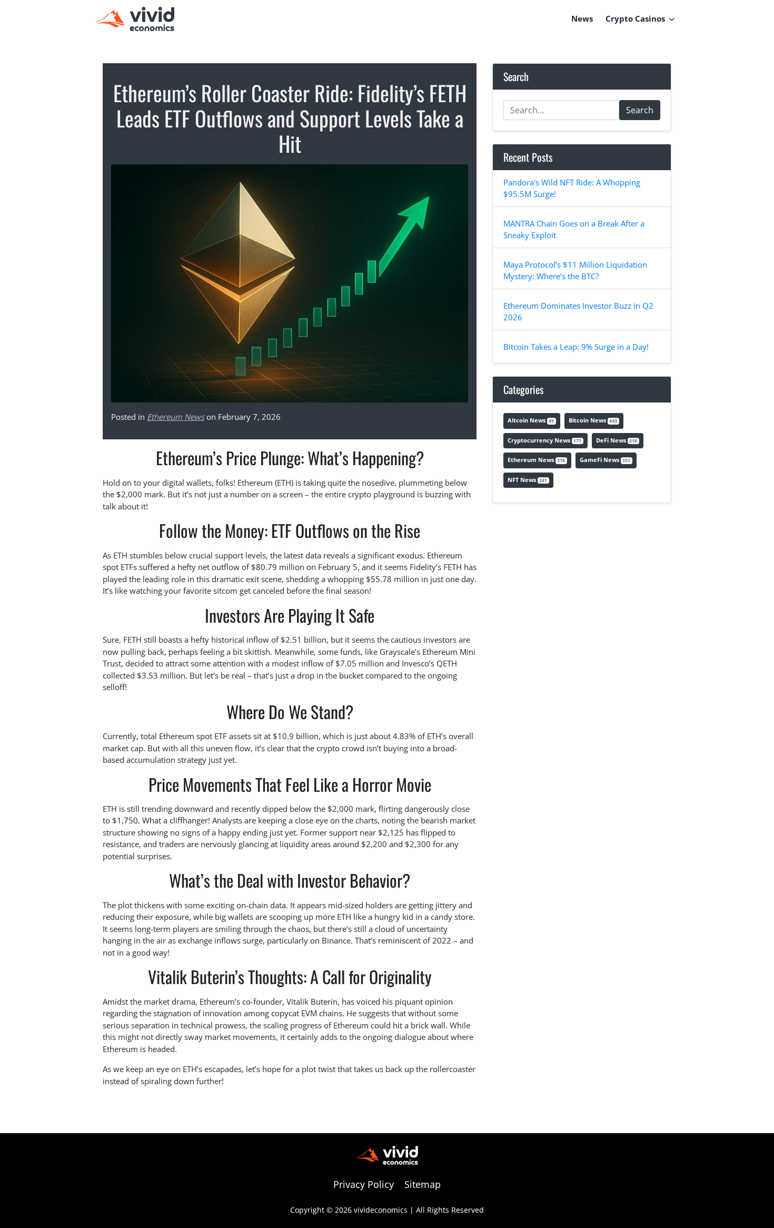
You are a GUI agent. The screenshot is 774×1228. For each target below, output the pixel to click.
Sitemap (422, 1184)
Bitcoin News (593, 420)
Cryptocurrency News (544, 440)
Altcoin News (531, 420)
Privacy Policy (363, 1184)
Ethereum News (175, 416)
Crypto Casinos (635, 18)
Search (639, 110)
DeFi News (616, 440)
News (582, 18)
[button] (671, 18)
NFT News (527, 480)
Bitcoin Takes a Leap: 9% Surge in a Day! (576, 346)
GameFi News (605, 460)
